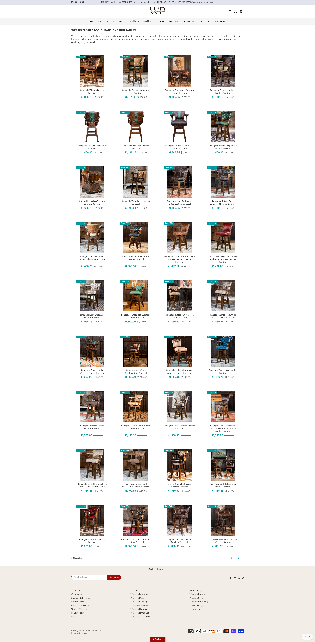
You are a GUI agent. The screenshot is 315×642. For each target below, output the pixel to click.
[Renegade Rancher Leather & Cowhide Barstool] (179, 520)
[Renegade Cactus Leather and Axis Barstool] (135, 71)
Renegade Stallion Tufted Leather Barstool (92, 427)
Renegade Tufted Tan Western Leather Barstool (179, 316)
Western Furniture (139, 594)
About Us (75, 590)
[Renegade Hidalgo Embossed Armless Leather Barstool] (179, 351)
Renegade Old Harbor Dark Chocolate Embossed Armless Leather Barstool (223, 428)
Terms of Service (79, 609)
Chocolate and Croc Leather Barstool (136, 147)
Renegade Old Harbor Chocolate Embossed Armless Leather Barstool (179, 259)
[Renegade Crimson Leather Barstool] (92, 520)
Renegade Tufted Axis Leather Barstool (136, 202)
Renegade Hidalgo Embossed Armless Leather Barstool (179, 371)
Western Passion (94, 630)
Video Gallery (195, 590)
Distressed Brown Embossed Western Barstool (223, 541)
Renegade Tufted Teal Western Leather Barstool (135, 316)
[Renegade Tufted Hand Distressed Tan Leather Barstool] (135, 465)
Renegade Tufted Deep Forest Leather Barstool (223, 147)
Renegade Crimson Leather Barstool (92, 541)
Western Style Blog (198, 601)
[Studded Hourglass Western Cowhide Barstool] (92, 182)
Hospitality (194, 609)
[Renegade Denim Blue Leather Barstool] (223, 351)
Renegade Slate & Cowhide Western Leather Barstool (223, 316)
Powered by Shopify (79, 633)
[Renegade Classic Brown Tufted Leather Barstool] (135, 520)
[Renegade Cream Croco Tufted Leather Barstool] (135, 406)
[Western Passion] (157, 8)
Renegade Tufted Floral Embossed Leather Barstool (223, 202)
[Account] (235, 11)
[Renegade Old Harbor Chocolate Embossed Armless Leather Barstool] (179, 237)
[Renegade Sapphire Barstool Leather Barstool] (135, 237)
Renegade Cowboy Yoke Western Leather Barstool (92, 371)
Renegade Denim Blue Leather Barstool (223, 371)
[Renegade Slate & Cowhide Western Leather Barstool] (223, 295)
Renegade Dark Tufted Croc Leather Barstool (223, 485)
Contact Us (76, 594)
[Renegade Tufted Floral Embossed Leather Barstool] (223, 182)
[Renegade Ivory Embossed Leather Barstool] (92, 295)
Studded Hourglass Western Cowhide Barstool (92, 202)
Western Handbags (139, 613)
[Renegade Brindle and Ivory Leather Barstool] (223, 71)
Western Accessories (140, 616)
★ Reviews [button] (158, 639)
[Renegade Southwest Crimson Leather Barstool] (179, 71)
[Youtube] (76, 2)
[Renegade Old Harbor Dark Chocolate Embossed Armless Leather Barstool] (223, 406)
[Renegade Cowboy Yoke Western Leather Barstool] (92, 351)
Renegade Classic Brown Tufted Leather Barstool (136, 541)
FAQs (74, 616)
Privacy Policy (77, 613)
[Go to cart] (240, 11)
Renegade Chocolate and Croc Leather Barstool (179, 147)
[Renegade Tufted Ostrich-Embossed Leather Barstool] (92, 237)
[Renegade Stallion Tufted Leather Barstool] (92, 406)
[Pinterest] (83, 2)
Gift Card (134, 590)
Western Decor (137, 598)
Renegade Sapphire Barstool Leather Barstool (135, 258)
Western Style (196, 598)
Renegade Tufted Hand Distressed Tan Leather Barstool (136, 485)
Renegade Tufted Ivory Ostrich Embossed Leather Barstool (92, 485)
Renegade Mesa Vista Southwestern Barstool (136, 371)
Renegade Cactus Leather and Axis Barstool (136, 91)
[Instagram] (80, 2)
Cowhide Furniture (139, 605)
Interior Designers (198, 605)
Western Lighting (138, 609)
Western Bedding (138, 601)
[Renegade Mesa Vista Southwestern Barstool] (135, 351)
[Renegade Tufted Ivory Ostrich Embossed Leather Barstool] (92, 465)
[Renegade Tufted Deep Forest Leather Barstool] (223, 126)
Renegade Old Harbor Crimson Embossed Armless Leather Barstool (223, 259)
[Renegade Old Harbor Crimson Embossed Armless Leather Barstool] (223, 237)
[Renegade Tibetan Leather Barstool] (92, 71)
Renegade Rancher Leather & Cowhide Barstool (179, 541)
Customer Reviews (80, 605)
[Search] (230, 11)
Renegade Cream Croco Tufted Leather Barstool (135, 427)
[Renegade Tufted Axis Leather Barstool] (135, 182)
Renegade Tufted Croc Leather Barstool (92, 147)
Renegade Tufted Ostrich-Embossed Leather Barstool (92, 258)
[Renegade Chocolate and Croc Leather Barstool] (179, 126)
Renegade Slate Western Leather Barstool (179, 427)
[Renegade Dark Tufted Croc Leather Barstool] (223, 465)
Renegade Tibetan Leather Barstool (92, 91)
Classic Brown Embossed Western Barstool (179, 485)
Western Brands (197, 594)
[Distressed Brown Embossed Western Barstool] (223, 520)
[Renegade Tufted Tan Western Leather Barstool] (179, 295)
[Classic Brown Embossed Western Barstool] (179, 465)
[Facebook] (72, 2)
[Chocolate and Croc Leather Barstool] (135, 126)
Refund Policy (77, 601)
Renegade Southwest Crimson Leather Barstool (179, 91)
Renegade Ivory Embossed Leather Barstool (92, 316)
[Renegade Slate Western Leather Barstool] (179, 406)
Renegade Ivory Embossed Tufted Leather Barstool (179, 202)
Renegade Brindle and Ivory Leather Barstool (223, 91)
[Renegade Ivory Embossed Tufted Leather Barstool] (179, 182)
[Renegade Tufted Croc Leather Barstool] (92, 126)
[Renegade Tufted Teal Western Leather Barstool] (135, 295)
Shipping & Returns (80, 598)
